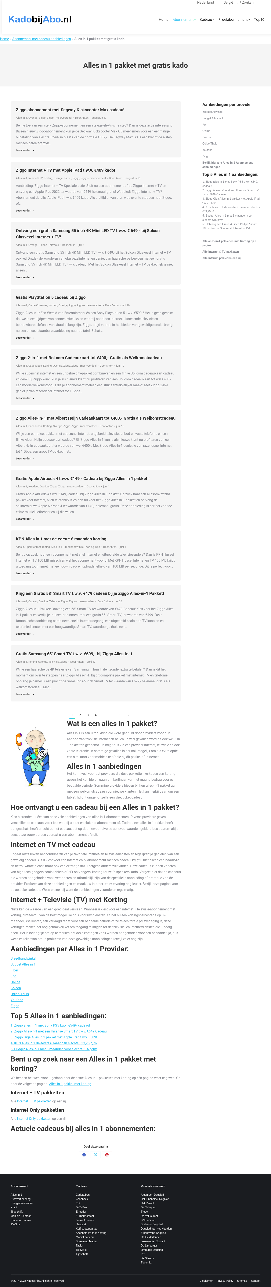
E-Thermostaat (85, 1215)
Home (4, 39)
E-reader (81, 1211)
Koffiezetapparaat (86, 1228)
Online (15, 982)
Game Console (85, 1220)
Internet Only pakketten (34, 1119)
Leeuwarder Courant (153, 1241)
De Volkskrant (149, 1215)
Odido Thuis (20, 994)
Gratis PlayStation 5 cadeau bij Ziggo (51, 297)
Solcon (43, 244)
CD (78, 1203)
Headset (33, 486)
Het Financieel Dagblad (155, 1199)
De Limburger (149, 1245)
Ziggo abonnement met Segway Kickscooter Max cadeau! (70, 109)
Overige (32, 117)
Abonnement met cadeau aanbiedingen (41, 39)
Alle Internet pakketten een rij (221, 258)
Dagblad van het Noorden (156, 1228)
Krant (14, 1207)
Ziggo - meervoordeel (59, 117)
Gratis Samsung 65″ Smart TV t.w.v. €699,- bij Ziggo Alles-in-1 (74, 653)
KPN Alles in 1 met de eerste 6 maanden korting (61, 538)
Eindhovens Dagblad (153, 1232)
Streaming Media (86, 1241)
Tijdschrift (17, 1211)
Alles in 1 (16, 1194)
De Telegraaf (148, 1207)
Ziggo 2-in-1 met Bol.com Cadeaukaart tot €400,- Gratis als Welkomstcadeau (89, 357)
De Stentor (147, 1258)
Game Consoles (37, 305)
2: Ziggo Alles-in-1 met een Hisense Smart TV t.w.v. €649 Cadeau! (59, 1031)
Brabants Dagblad (152, 1224)
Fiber (14, 970)
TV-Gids (16, 1224)
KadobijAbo (33, 1280)
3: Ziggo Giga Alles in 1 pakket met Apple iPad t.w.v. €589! (54, 1037)
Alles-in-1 (21, 117)
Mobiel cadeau (85, 1237)
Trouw (144, 1211)
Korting (48, 178)
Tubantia (146, 1262)
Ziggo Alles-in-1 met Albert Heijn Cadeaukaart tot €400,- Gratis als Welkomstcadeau (96, 418)
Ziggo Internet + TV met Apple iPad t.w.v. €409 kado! (65, 170)
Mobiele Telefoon (21, 1215)
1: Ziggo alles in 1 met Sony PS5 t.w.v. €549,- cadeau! (50, 1025)
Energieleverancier (22, 1203)
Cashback (82, 1199)
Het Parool (147, 1203)
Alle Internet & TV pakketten (220, 251)
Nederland (205, 2)
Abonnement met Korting (91, 1232)
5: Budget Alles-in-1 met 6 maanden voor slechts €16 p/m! (54, 1049)
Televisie (53, 244)
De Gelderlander (150, 1237)
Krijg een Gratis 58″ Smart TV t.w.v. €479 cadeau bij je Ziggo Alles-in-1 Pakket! (90, 593)
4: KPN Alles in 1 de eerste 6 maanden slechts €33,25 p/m (54, 1043)
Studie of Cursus (21, 1220)
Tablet (67, 178)
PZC (143, 1254)
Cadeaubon (35, 365)
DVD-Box (81, 1207)
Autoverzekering (20, 1199)
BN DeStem (148, 1220)
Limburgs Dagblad (152, 1249)
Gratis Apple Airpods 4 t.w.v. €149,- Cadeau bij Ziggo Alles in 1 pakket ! (82, 478)
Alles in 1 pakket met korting (33, 546)
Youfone (17, 1000)
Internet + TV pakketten (34, 1101)
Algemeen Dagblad (152, 1194)
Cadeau (32, 601)
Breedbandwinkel (74, 546)
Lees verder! (23, 150)
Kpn (97, 546)
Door (81, 117)
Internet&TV (35, 178)
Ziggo (42, 117)
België (228, 2)
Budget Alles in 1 (23, 964)
